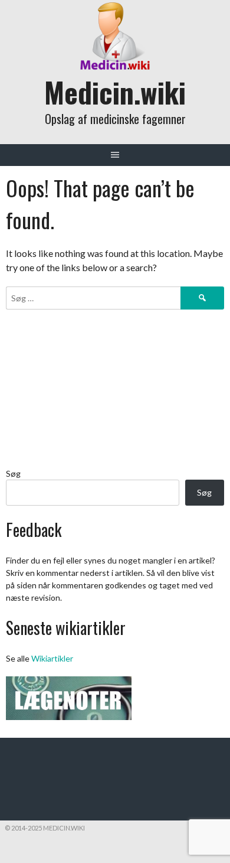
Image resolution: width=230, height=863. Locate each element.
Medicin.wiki (115, 92)
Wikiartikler (52, 658)
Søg (13, 473)
